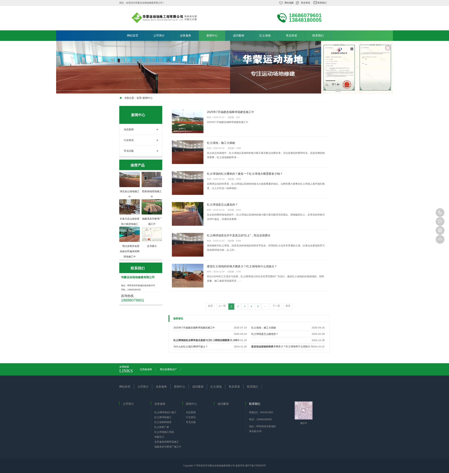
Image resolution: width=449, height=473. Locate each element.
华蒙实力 (159, 436)
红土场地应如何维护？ (263, 346)
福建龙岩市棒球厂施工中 (167, 446)
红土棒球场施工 (163, 417)
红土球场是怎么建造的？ (264, 334)
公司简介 (159, 35)
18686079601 (440, 212)
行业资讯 (129, 140)
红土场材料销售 (163, 422)
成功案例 (238, 35)
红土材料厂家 (161, 427)
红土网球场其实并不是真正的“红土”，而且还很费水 (201, 340)
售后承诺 (305, 2)
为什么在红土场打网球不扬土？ (190, 346)
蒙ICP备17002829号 (255, 465)
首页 (138, 97)
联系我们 (322, 2)
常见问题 (129, 150)
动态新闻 (129, 129)
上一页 (222, 305)
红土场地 (265, 35)
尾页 (288, 305)
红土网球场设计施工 (165, 412)
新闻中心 (212, 35)
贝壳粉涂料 (146, 369)
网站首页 (132, 35)
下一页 (276, 305)
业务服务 (185, 35)
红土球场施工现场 (164, 432)
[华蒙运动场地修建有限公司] (166, 17)
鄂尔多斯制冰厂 (168, 369)
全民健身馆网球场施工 (166, 441)
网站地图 (289, 2)
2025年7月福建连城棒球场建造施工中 (194, 327)
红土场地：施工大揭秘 (263, 327)
